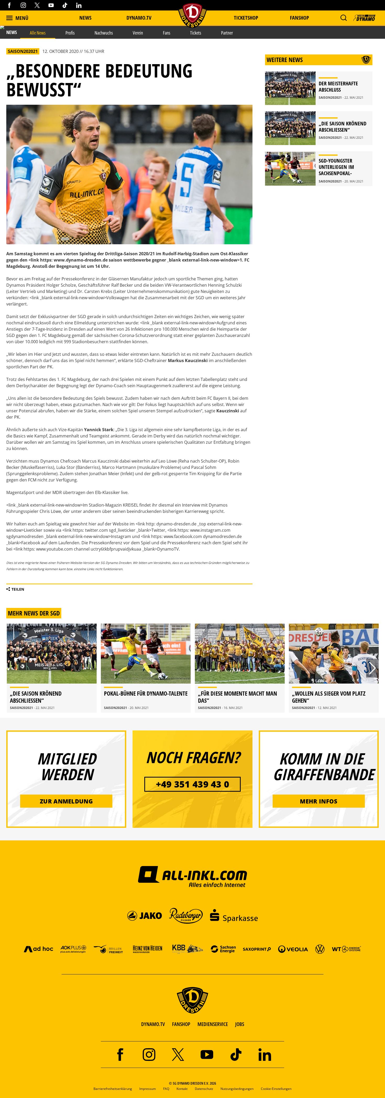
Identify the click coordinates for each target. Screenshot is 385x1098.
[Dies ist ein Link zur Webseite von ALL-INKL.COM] (192, 876)
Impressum (147, 1088)
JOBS (239, 1024)
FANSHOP (181, 1024)
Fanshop (299, 17)
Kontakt (182, 1088)
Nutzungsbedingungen (237, 1088)
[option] (51, 668)
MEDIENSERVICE (212, 1024)
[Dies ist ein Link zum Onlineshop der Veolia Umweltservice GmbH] (293, 949)
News (85, 17)
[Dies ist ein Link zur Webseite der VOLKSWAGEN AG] (320, 949)
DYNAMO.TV (138, 17)
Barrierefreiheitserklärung (113, 1088)
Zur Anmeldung (66, 801)
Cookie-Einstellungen (276, 1088)
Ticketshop (246, 17)
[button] (343, 18)
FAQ (166, 1088)
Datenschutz (204, 1088)
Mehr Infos (318, 801)
